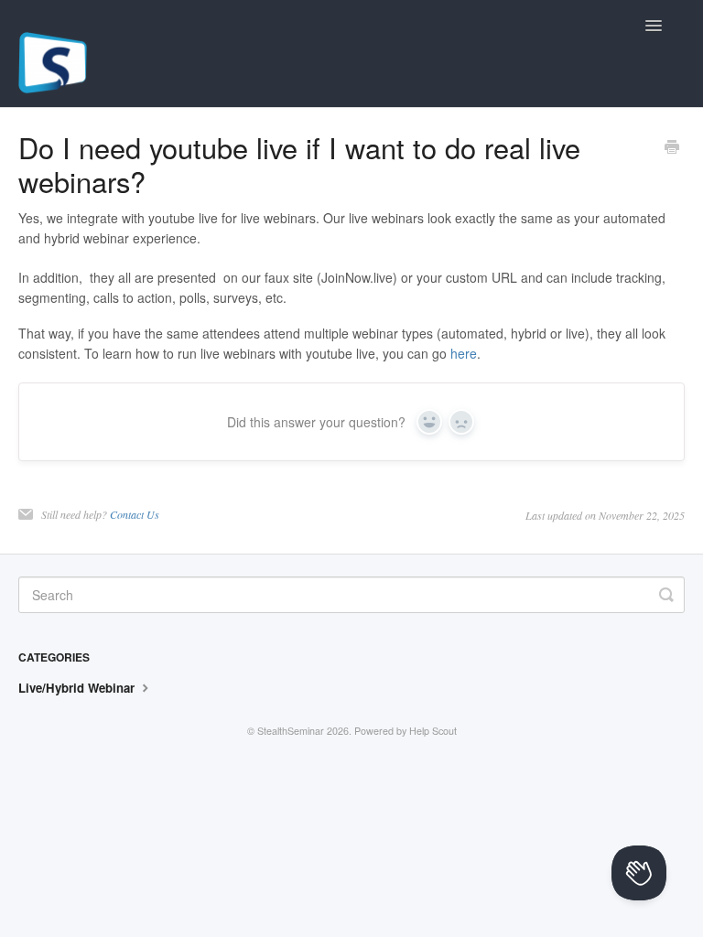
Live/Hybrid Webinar (78, 687)
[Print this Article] (672, 148)
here (463, 353)
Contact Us (134, 514)
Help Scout (433, 731)
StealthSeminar (290, 731)
